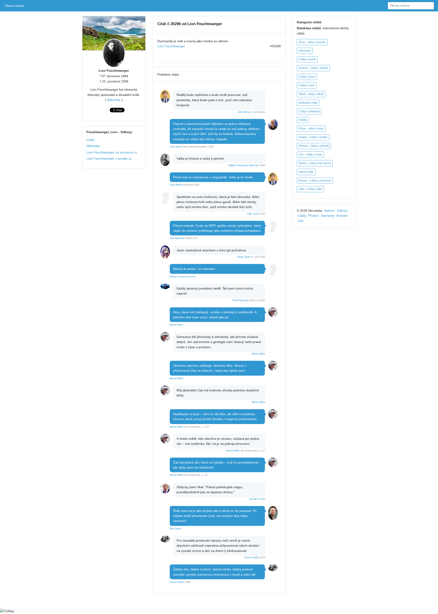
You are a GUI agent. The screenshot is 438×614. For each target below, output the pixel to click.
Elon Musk (175, 528)
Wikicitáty (113, 100)
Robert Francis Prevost (183, 276)
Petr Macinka (177, 238)
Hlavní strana (15, 6)
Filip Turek (253, 213)
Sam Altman (244, 112)
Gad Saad (175, 146)
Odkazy (342, 210)
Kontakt (341, 215)
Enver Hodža (251, 557)
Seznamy (327, 215)
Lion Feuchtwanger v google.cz (109, 158)
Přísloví (313, 215)
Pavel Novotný (240, 300)
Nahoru (329, 210)
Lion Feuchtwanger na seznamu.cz (111, 152)
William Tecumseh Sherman (243, 165)
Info (300, 221)
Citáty (90, 140)
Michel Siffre (176, 324)
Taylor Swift (243, 257)
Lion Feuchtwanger (114, 70)
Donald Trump (257, 499)
